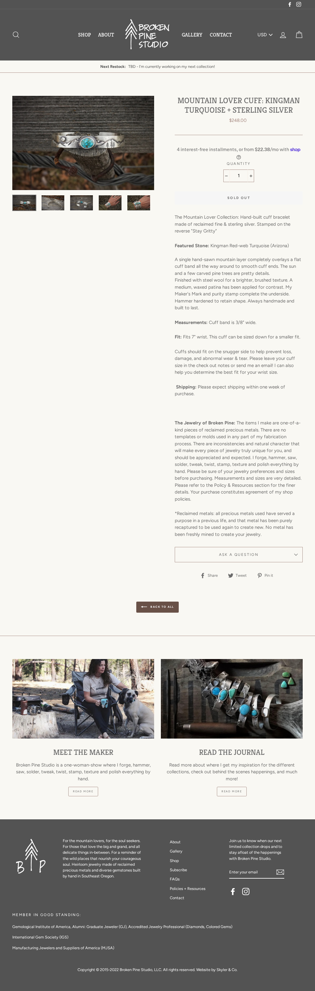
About (106, 34)
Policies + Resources (187, 888)
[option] (157, 66)
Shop (84, 34)
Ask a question (239, 554)
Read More (83, 791)
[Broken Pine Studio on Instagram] (245, 891)
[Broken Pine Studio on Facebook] (233, 891)
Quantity (238, 164)
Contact (221, 34)
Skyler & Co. (227, 969)
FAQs (175, 879)
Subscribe (178, 870)
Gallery (192, 34)
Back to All (162, 606)
